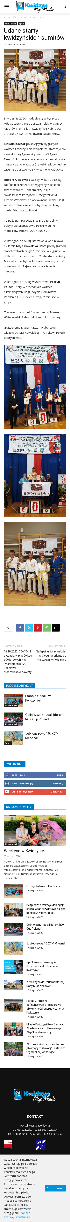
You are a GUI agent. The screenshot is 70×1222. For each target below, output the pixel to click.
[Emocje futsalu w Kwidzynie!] (13, 700)
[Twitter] (29, 628)
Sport (43, 17)
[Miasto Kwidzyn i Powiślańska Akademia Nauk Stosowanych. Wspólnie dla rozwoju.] (13, 1029)
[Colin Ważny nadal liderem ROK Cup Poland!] (13, 719)
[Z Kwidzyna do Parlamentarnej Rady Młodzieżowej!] (13, 985)
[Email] (56, 628)
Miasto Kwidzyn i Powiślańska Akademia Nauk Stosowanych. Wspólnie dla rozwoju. (45, 1028)
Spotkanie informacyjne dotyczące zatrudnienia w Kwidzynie (42, 966)
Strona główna (12, 17)
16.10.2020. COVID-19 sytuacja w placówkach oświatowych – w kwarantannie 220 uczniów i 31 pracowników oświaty (18, 662)
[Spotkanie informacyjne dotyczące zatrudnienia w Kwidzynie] (13, 967)
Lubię (60, 775)
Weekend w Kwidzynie (24, 850)
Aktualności (29, 17)
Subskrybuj (56, 791)
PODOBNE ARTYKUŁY (19, 685)
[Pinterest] (38, 628)
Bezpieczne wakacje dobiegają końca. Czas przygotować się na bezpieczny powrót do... (46, 908)
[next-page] (12, 752)
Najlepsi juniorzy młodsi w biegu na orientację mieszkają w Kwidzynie (51, 655)
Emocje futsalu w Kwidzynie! (43, 886)
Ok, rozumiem (55, 1188)
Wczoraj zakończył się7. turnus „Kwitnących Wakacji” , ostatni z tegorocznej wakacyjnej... (45, 1048)
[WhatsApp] (47, 628)
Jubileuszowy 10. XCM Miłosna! (45, 943)
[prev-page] (6, 752)
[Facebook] (20, 628)
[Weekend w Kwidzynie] (35, 830)
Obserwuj (57, 783)
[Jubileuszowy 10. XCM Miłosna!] (13, 738)
